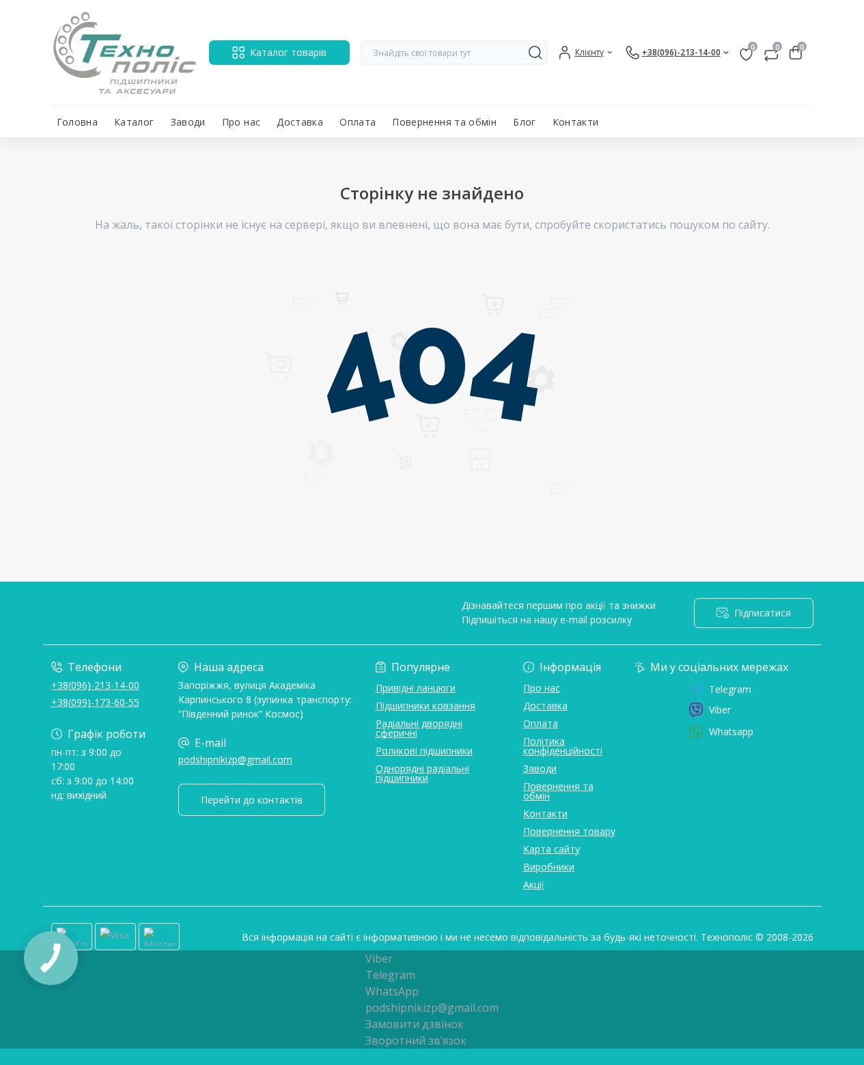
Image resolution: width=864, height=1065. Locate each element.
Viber (720, 709)
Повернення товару (569, 831)
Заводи (188, 121)
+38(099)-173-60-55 (95, 702)
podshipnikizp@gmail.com (235, 759)
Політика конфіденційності (562, 746)
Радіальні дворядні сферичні (419, 728)
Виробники (548, 866)
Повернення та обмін (444, 121)
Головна (77, 121)
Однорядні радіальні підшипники (422, 773)
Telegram (730, 689)
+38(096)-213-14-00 (95, 685)
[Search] (535, 52)
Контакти (576, 121)
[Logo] (124, 53)
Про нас (241, 121)
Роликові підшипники (424, 750)
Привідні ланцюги (416, 687)
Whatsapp (731, 731)
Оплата (357, 121)
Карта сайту (551, 848)
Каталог (134, 121)
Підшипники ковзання (425, 705)
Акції (533, 884)
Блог (524, 121)
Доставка (300, 121)
